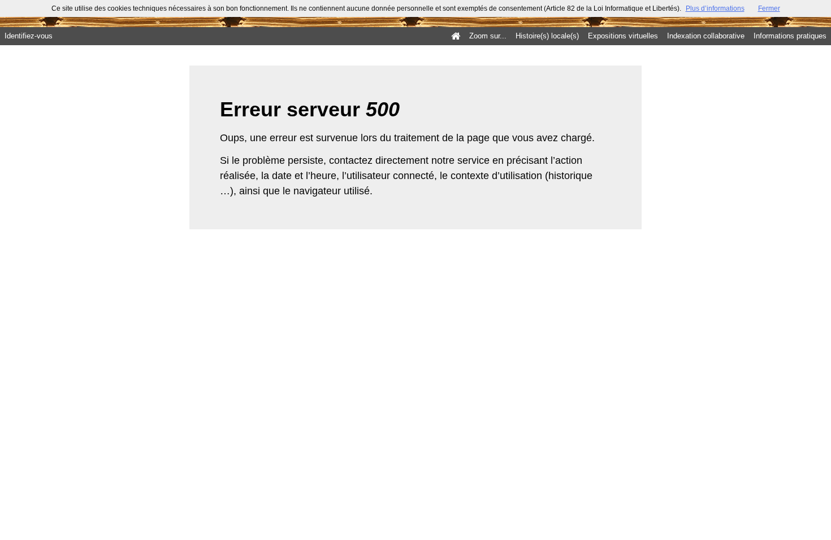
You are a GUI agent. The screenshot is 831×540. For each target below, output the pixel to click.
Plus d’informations (715, 8)
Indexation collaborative (706, 36)
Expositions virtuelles (623, 36)
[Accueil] (456, 36)
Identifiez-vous (29, 36)
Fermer (769, 8)
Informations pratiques (790, 36)
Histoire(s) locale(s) (547, 36)
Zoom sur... (488, 36)
